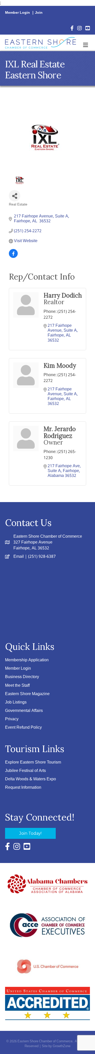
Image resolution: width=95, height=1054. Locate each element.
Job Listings (16, 702)
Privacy (11, 719)
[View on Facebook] (13, 256)
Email (18, 556)
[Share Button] (14, 195)
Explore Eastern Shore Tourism (33, 762)
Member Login (17, 13)
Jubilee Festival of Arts (25, 770)
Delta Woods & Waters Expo (30, 779)
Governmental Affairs (24, 710)
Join (39, 13)
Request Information (23, 787)
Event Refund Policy (23, 727)
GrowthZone (61, 1046)
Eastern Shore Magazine (27, 694)
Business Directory (22, 677)
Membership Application (27, 660)
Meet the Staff (17, 685)
